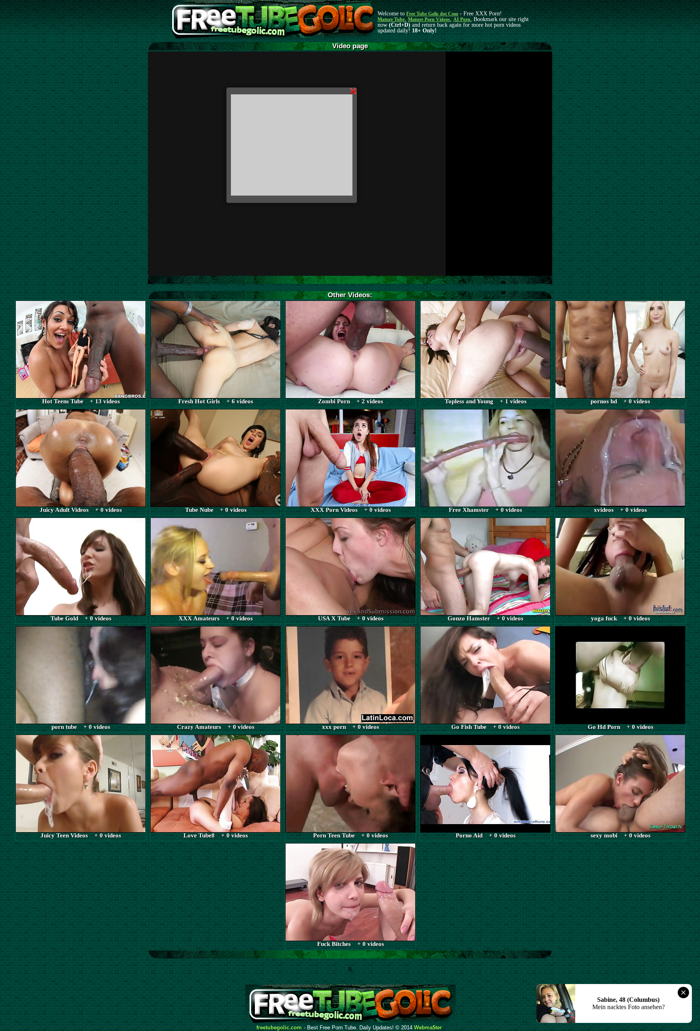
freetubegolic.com (279, 1028)
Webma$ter (428, 1028)
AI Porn (461, 19)
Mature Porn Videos (429, 19)
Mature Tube (391, 19)
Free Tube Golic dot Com (432, 14)
